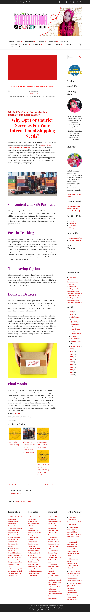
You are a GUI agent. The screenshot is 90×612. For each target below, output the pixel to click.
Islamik (25, 44)
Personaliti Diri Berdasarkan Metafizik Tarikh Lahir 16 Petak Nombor (54, 530)
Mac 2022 (74, 339)
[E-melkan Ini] (10, 420)
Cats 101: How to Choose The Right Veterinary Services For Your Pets (43, 470)
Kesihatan (41, 42)
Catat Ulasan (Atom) (23, 501)
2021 (71, 349)
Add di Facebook (73, 211)
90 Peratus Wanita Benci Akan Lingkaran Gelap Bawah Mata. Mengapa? (15, 521)
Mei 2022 (74, 336)
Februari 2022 (76, 341)
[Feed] (80, 2)
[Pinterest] (77, 2)
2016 (71, 362)
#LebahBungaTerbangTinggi (54, 608)
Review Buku (13, 44)
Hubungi (22, 2)
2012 (71, 372)
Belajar (57, 44)
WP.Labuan (64, 42)
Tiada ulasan (25, 417)
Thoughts (72, 228)
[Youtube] (73, 2)
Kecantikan (29, 42)
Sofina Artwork (52, 610)
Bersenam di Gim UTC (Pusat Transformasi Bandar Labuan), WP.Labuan (35, 521)
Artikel (11, 47)
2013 (71, 370)
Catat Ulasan (16, 494)
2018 (71, 357)
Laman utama (33, 485)
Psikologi (52, 42)
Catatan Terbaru (15, 485)
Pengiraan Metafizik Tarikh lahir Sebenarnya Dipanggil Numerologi (53, 568)
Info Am (48, 44)
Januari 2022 (75, 346)
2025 (71, 312)
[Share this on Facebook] (14, 413)
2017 (71, 359)
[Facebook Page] (70, 2)
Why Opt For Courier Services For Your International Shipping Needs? (28, 113)
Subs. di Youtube (73, 206)
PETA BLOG (33, 94)
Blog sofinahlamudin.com (43, 605)
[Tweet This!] (16, 413)
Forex (18, 42)
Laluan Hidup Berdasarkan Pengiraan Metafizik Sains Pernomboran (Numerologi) (54, 580)
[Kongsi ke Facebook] (15, 420)
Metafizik (68, 44)
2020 (71, 351)
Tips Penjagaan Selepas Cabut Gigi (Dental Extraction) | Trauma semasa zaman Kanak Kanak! (74, 575)
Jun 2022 (74, 322)
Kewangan (36, 44)
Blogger (60, 605)
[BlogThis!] (11, 420)
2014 (71, 367)
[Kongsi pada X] (13, 420)
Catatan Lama (50, 485)
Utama (10, 2)
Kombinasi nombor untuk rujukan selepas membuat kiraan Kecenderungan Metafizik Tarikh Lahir (73, 549)
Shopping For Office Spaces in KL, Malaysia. (43, 444)
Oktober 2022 (75, 317)
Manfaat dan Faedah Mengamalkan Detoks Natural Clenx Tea (33, 541)
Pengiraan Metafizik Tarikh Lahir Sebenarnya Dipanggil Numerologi (73, 281)
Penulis (16, 2)
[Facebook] (63, 2)
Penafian (28, 2)
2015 (71, 364)
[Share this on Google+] (18, 413)
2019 (71, 354)
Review (21, 47)
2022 (71, 314)
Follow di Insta (72, 209)
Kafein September (75, 238)
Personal (72, 226)
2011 (71, 375)
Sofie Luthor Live (75, 240)
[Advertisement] (32, 67)
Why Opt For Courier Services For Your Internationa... (76, 329)
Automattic (38, 608)
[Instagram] (59, 2)
